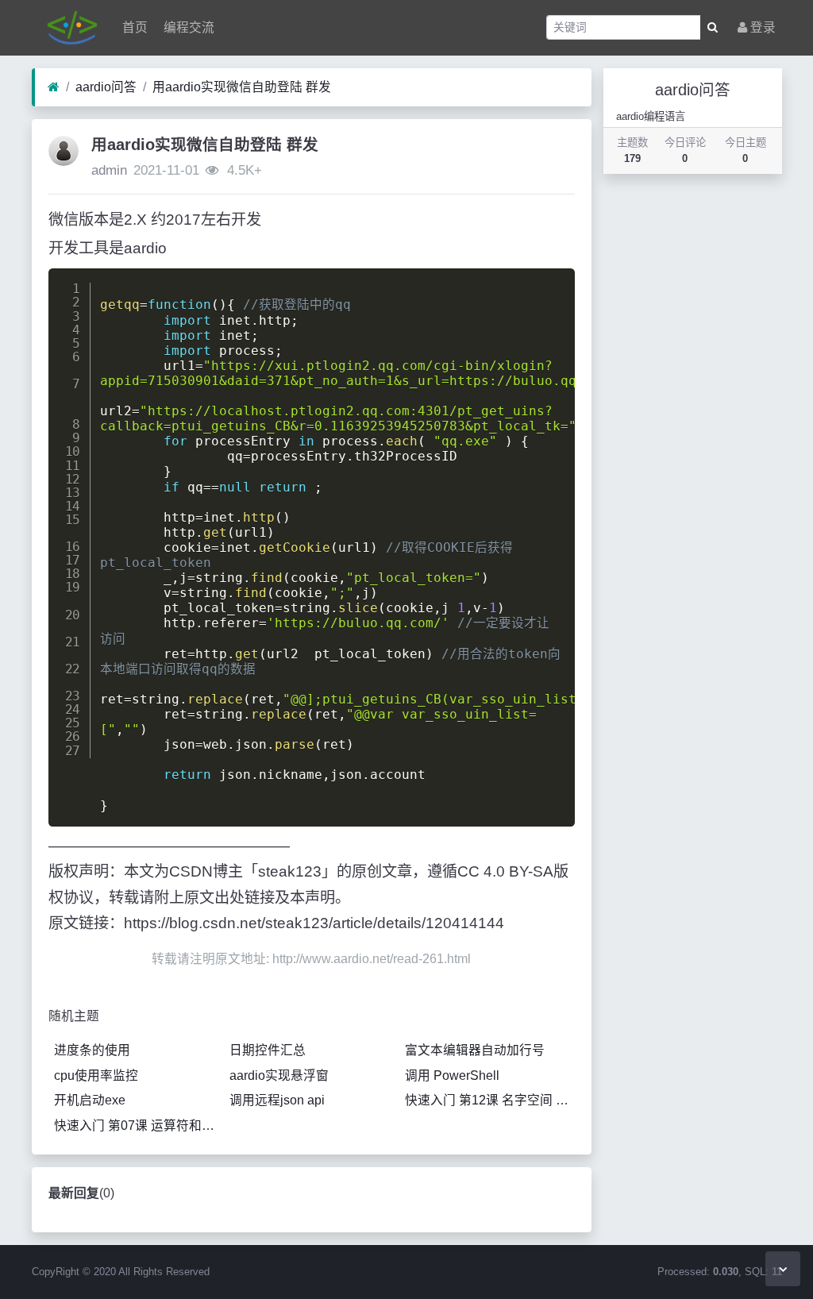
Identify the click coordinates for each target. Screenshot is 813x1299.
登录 (761, 27)
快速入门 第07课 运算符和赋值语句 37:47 (139, 1125)
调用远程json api (277, 1100)
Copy (551, 284)
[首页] (54, 87)
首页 (133, 27)
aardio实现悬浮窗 (279, 1075)
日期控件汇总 (267, 1050)
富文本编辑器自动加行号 (475, 1050)
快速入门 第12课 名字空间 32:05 (490, 1100)
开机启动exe (89, 1100)
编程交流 (187, 27)
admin (109, 170)
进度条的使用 (92, 1050)
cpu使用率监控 (96, 1075)
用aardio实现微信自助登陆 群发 (241, 87)
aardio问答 (106, 87)
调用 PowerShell (452, 1075)
